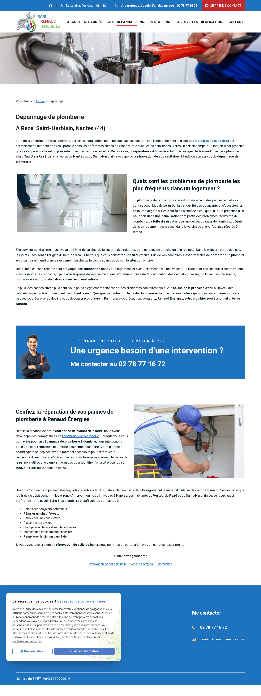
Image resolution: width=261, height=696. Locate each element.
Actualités (187, 22)
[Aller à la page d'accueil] (38, 21)
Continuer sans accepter (27, 641)
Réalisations (213, 22)
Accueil (74, 22)
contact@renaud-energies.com (222, 639)
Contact (236, 22)
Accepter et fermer (86, 651)
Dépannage (127, 22)
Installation (164, 564)
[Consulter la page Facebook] (51, 5)
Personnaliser (34, 651)
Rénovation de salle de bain (107, 564)
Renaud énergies (99, 22)
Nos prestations (155, 22)
